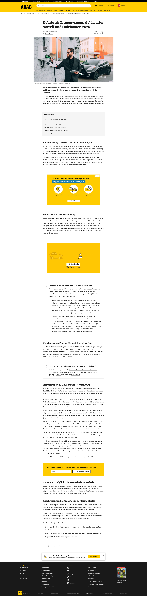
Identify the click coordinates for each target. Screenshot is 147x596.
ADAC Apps (22, 565)
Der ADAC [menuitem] (107, 10)
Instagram (72, 574)
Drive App (22, 573)
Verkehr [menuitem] (99, 10)
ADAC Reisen (46, 1)
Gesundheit (95, 1)
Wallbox (67, 421)
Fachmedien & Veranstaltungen (96, 584)
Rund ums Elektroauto (58, 13)
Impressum (41, 593)
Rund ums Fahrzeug (31, 13)
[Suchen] (89, 6)
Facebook (72, 568)
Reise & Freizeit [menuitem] (52, 10)
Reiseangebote (45, 584)
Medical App (23, 570)
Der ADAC (90, 565)
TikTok (71, 577)
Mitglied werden (36, 1)
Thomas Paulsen (49, 34)
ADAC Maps (44, 581)
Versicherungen (45, 567)
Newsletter (91, 578)
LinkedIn (72, 580)
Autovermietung (45, 570)
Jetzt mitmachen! (94, 556)
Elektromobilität (69, 1)
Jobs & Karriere (92, 567)
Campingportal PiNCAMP (47, 587)
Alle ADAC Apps (23, 578)
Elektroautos (63, 101)
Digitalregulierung (90, 593)
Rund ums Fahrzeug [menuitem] (64, 10)
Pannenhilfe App (24, 567)
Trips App (22, 576)
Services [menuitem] (92, 10)
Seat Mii (58, 375)
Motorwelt (119, 565)
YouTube (72, 571)
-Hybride (76, 101)
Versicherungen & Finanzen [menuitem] (80, 10)
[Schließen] (103, 555)
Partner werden (92, 570)
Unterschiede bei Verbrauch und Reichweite (83, 370)
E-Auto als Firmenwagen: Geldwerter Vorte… (79, 13)
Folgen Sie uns (70, 565)
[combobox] (63, 5)
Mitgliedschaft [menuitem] (40, 10)
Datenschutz (54, 593)
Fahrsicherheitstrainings (47, 576)
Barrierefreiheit (123, 593)
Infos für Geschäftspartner (95, 581)
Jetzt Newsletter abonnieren (81, 471)
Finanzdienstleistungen (47, 573)
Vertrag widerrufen (107, 593)
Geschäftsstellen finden (94, 573)
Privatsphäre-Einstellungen (72, 593)
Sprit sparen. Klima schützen (83, 1)
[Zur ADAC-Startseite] (26, 7)
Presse (90, 587)
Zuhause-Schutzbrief (57, 1)
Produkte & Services (45, 565)
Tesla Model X (75, 375)
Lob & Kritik (91, 576)
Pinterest (72, 583)
